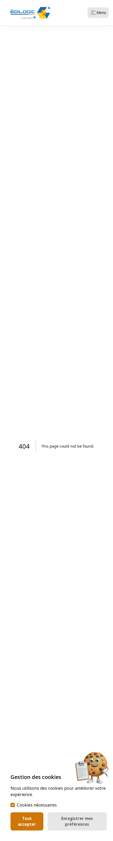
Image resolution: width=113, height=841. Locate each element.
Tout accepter (27, 821)
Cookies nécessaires (37, 805)
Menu (101, 12)
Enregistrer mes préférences (77, 821)
